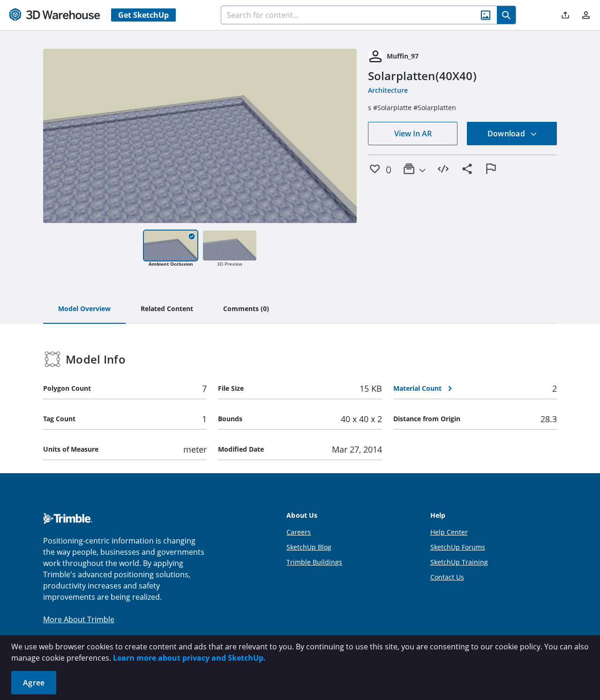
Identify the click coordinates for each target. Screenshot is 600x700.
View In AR (413, 133)
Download (507, 133)
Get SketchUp (143, 15)
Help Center (449, 532)
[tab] (84, 309)
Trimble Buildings (314, 562)
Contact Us (447, 577)
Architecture (388, 90)
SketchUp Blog (308, 547)
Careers (298, 532)
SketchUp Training (459, 562)
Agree (34, 683)
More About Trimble (78, 619)
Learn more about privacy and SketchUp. (189, 658)
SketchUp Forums (457, 547)
